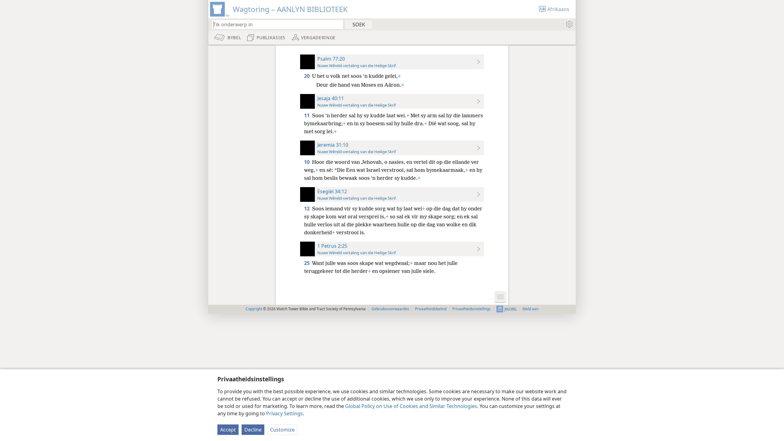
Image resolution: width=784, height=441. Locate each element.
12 (307, 208)
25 (307, 263)
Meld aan (530, 309)
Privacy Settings (284, 413)
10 (307, 162)
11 (307, 115)
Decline (253, 429)
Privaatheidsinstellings (471, 309)
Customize (282, 429)
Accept (228, 429)
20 (307, 76)
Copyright (254, 308)
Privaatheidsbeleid (431, 309)
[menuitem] (569, 24)
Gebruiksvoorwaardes (390, 309)
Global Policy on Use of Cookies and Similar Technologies (411, 406)
